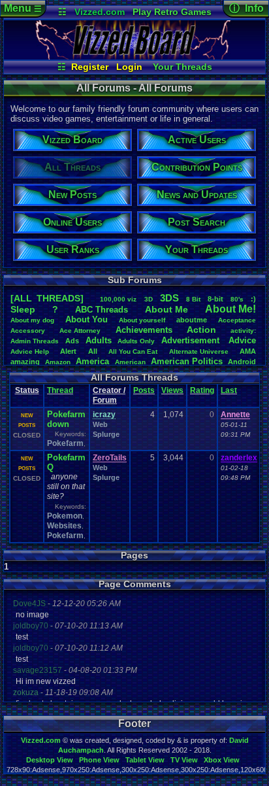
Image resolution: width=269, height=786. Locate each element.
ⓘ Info (246, 8)
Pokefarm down (66, 419)
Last (229, 390)
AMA (248, 351)
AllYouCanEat (132, 351)
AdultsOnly (136, 341)
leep (22, 309)
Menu (23, 8)
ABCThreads (101, 310)
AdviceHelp (29, 351)
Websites (64, 525)
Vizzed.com (99, 12)
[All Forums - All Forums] (134, 56)
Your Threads (182, 66)
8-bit (215, 299)
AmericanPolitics (187, 361)
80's (237, 299)
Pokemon (64, 516)
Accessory (27, 330)
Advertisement (191, 340)
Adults (99, 340)
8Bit (193, 299)
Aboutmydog (32, 320)
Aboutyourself (142, 320)
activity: (243, 330)
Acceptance (237, 320)
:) (253, 299)
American (130, 362)
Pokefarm (65, 443)
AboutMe (166, 309)
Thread (60, 390)
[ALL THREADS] (47, 298)
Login (129, 66)
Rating (202, 390)
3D (148, 299)
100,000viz (118, 299)
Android (242, 362)
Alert (68, 351)
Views (172, 390)
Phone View (99, 760)
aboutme (191, 320)
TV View (184, 760)
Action (201, 329)
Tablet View (145, 760)
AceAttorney (80, 330)
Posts (144, 390)
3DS (169, 297)
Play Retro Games (172, 12)
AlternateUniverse (199, 351)
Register (89, 66)
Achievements (144, 330)
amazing (25, 362)
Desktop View (49, 760)
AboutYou (86, 319)
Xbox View (222, 760)
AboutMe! (230, 309)
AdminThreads (34, 341)
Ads (72, 341)
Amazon (58, 362)
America (92, 361)
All (92, 351)
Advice (242, 340)
